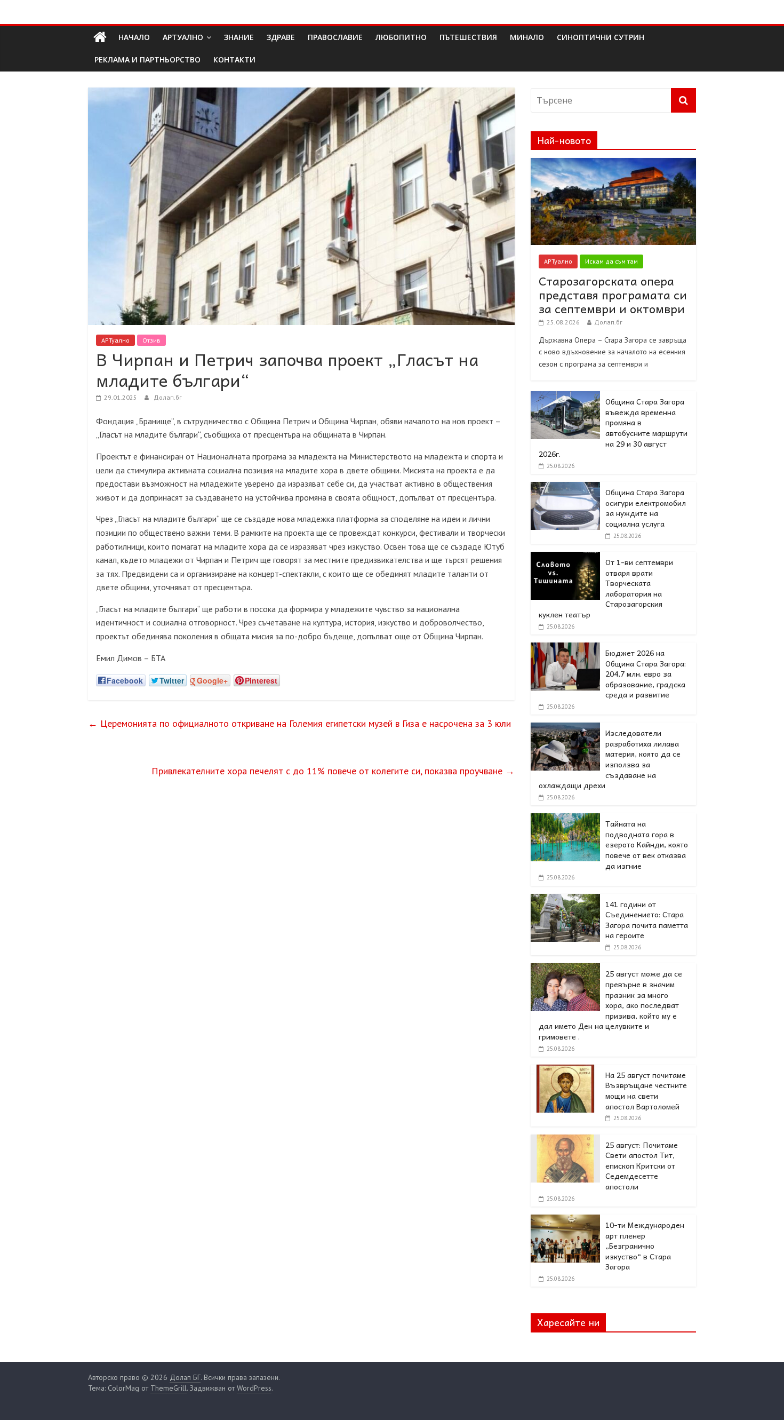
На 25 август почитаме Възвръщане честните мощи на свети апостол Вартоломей (646, 1090)
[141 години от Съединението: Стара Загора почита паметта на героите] (565, 900)
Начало (134, 37)
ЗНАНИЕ (239, 37)
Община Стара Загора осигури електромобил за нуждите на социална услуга (645, 507)
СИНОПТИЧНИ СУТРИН (600, 37)
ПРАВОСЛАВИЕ (335, 37)
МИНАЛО (527, 37)
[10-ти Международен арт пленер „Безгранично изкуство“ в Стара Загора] (565, 1220)
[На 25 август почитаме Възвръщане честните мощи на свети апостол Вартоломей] (565, 1070)
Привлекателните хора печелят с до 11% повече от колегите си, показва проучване (333, 771)
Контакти (234, 59)
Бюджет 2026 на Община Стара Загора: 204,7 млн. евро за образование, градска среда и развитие (645, 673)
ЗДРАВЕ (281, 37)
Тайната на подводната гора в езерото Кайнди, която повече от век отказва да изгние (646, 844)
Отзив (151, 340)
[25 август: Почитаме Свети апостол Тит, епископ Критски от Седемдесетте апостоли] (565, 1140)
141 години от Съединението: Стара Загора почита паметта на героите (646, 919)
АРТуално (183, 37)
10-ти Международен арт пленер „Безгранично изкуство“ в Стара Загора (644, 1245)
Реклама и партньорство (147, 59)
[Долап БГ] (100, 37)
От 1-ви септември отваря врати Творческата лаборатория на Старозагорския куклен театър (606, 588)
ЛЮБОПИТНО (401, 37)
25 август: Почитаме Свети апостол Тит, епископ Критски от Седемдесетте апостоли (641, 1165)
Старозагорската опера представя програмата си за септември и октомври (613, 295)
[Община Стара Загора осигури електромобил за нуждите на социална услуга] (565, 488)
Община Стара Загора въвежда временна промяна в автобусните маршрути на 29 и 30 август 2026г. (613, 427)
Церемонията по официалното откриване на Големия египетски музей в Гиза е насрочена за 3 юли (299, 723)
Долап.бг (168, 397)
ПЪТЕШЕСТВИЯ (468, 37)
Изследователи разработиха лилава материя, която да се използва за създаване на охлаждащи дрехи (610, 759)
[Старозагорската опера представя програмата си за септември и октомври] (613, 164)
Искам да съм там (611, 261)
